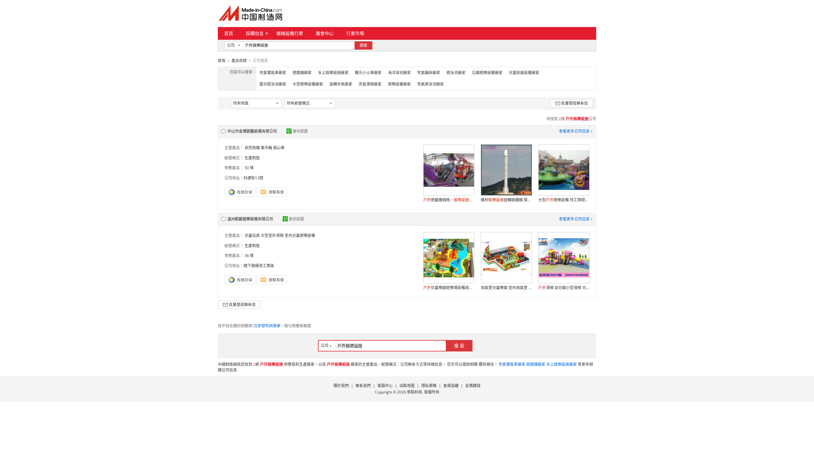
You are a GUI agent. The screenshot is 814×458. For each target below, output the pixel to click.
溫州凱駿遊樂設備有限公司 (250, 219)
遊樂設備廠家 (399, 84)
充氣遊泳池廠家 (430, 84)
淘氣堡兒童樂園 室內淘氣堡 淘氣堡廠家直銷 (506, 287)
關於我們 (341, 385)
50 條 (249, 167)
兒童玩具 (252, 235)
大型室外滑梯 (272, 235)
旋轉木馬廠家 (340, 84)
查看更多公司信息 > (576, 131)
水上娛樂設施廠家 (333, 72)
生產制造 (252, 158)
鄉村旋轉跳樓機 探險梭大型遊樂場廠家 (506, 200)
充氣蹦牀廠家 (428, 72)
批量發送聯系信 (574, 103)
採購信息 (255, 33)
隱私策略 (429, 385)
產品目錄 (239, 60)
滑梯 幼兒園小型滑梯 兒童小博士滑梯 (563, 287)
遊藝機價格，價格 (448, 200)
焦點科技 (414, 392)
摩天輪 (266, 147)
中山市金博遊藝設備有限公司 (252, 131)
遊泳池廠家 (456, 72)
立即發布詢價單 (267, 326)
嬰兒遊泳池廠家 (272, 84)
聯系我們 (363, 385)
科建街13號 (253, 178)
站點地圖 (407, 385)
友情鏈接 (472, 385)
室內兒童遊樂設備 (300, 235)
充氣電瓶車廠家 (272, 72)
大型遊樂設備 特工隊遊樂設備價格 (563, 200)
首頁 (228, 33)
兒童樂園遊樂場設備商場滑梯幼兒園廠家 (448, 287)
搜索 (363, 45)
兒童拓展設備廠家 (524, 72)
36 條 (249, 255)
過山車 (279, 147)
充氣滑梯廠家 (370, 84)
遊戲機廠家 (302, 72)
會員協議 (451, 385)
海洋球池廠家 (399, 72)
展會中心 (325, 33)
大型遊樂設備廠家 (308, 84)
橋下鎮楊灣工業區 (259, 265)
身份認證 (300, 131)
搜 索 (459, 346)
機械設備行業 (289, 33)
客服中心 (385, 385)
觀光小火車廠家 (368, 72)
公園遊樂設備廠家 (487, 72)
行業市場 (355, 33)
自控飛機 (252, 147)
